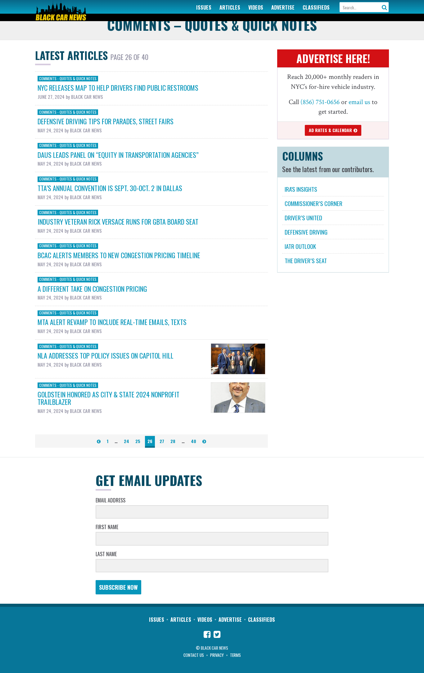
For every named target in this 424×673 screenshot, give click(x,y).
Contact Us (193, 655)
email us (359, 102)
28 (172, 441)
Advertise (283, 7)
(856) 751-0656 (320, 102)
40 (193, 441)
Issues (203, 7)
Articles (229, 7)
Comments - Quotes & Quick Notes (68, 78)
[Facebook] (207, 635)
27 (162, 441)
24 (126, 441)
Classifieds (316, 7)
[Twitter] (217, 635)
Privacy (217, 655)
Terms (235, 655)
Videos (255, 7)
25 (137, 441)
